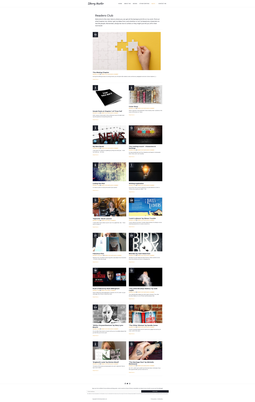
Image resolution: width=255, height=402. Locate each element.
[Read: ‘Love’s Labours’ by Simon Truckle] (145, 206)
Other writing (144, 3)
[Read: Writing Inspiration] (145, 171)
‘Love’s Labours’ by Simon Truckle (142, 218)
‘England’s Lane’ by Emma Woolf (106, 362)
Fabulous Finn (98, 254)
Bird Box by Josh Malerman (139, 254)
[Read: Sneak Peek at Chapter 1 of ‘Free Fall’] (109, 97)
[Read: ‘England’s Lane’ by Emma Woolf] (109, 350)
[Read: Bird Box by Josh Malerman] (145, 242)
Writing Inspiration (136, 183)
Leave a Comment (114, 74)
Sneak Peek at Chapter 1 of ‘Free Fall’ (107, 111)
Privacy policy (153, 398)
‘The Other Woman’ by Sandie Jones (143, 325)
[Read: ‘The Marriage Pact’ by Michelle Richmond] (145, 350)
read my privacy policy (164, 393)
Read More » (96, 79)
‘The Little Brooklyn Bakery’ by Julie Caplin (143, 289)
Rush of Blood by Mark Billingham (106, 288)
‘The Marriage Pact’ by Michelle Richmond (141, 363)
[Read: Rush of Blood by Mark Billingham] (109, 276)
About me (127, 3)
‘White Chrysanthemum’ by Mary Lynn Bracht (108, 326)
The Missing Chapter (101, 72)
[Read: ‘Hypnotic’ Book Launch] (109, 206)
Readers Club (96, 74)
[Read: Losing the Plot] (109, 171)
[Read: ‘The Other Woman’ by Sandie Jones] (145, 313)
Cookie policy (160, 398)
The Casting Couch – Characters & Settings (142, 147)
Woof (101, 255)
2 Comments (113, 220)
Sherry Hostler (96, 3)
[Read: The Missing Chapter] (127, 51)
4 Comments (113, 290)
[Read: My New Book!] (109, 134)
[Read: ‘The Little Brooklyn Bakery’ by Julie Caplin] (145, 277)
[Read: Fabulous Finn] (109, 242)
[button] (155, 391)
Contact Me (162, 3)
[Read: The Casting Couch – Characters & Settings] (145, 134)
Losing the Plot (99, 183)
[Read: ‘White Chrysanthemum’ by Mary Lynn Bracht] (109, 313)
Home (120, 3)
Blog (153, 3)
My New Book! (98, 146)
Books (135, 3)
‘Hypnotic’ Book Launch (102, 219)
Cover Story (133, 106)
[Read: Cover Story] (145, 94)
